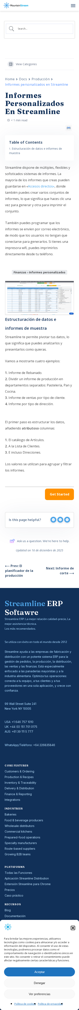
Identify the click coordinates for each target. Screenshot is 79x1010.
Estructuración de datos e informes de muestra (35, 151)
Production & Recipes (19, 777)
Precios (10, 890)
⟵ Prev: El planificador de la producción (19, 571)
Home (10, 79)
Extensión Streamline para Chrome (28, 884)
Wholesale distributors (19, 826)
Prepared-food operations (22, 837)
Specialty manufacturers (21, 843)
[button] (73, 928)
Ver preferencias (39, 994)
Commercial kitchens (18, 831)
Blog (8, 910)
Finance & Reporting (18, 794)
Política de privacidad (50, 1004)
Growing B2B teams (18, 854)
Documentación (15, 916)
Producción (41, 79)
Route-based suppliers (20, 848)
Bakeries (10, 814)
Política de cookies (25, 1004)
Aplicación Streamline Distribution (27, 878)
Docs (23, 79)
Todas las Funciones (18, 872)
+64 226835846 (44, 745)
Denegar (39, 983)
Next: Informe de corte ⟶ (60, 570)
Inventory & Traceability (20, 782)
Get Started (59, 494)
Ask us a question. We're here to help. (43, 541)
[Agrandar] (69, 286)
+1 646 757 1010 (22, 722)
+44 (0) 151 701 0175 (23, 726)
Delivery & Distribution (19, 788)
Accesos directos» (41, 186)
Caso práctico (14, 895)
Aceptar (39, 972)
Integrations (12, 799)
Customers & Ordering (19, 771)
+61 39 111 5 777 (22, 731)
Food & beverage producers (24, 820)
